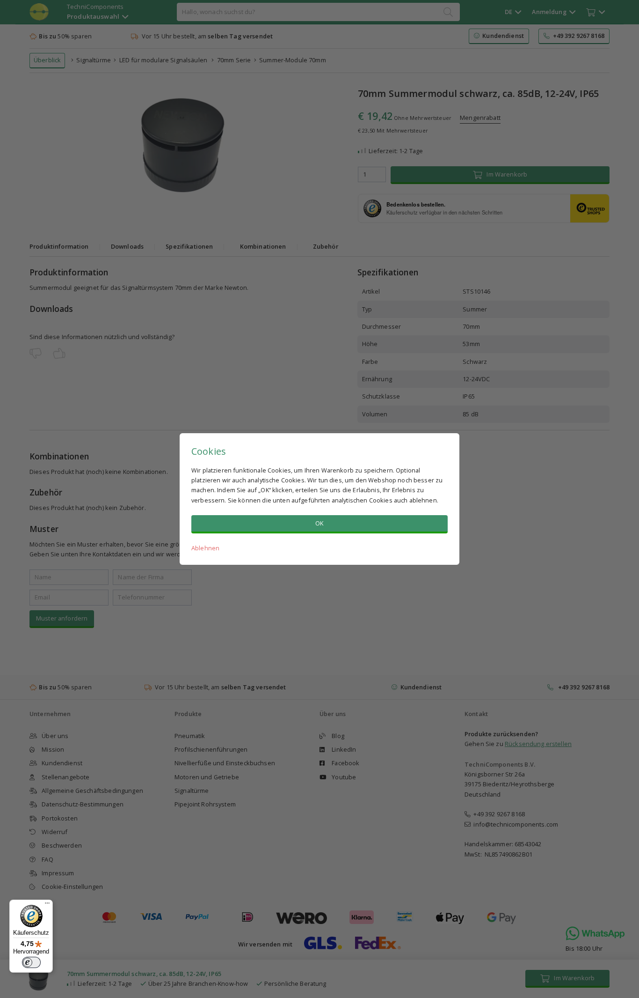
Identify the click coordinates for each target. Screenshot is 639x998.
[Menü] (47, 905)
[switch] (31, 962)
